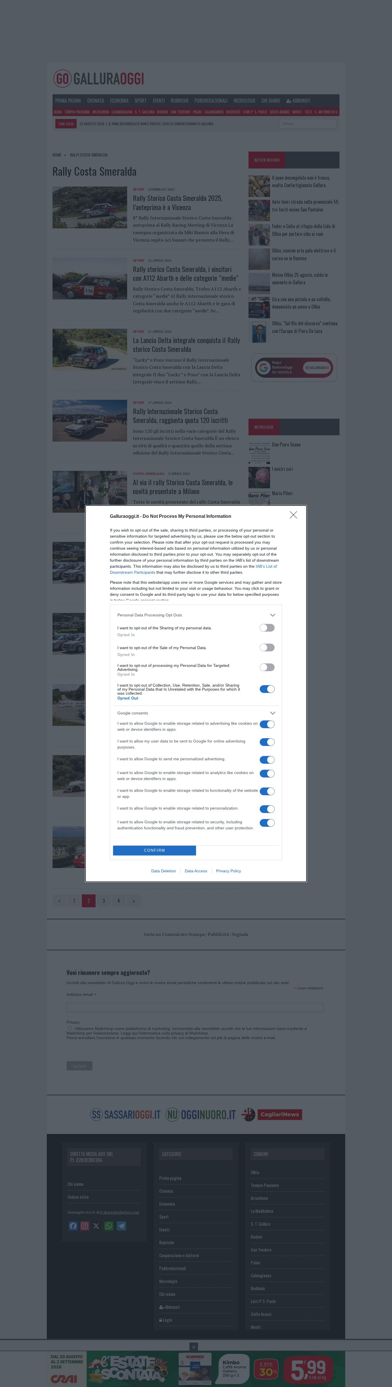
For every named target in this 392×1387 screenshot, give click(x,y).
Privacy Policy (228, 871)
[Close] (295, 516)
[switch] (267, 628)
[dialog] (196, 694)
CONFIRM (154, 850)
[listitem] (196, 615)
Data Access (196, 871)
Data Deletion (163, 871)
